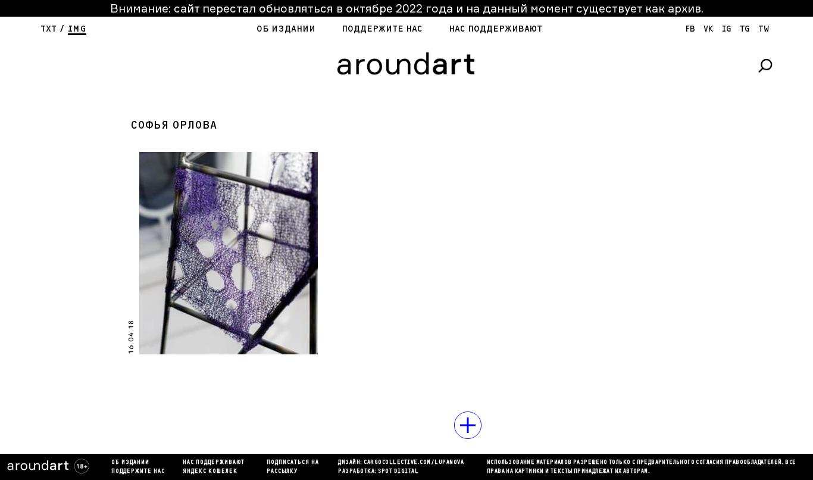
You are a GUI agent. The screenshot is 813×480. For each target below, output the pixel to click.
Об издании (286, 28)
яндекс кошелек (210, 471)
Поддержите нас (382, 28)
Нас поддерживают (495, 28)
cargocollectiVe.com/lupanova (414, 462)
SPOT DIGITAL (398, 471)
